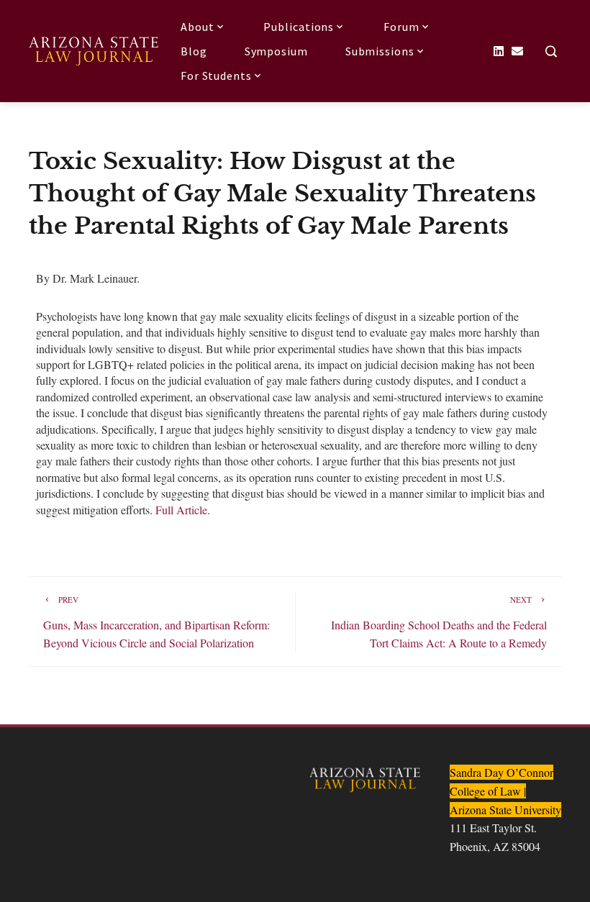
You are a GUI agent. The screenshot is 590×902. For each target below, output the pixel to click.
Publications (298, 26)
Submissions (379, 51)
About (197, 26)
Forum (401, 26)
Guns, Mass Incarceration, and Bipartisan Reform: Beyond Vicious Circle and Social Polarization (156, 622)
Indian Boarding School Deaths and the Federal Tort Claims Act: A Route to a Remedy (439, 622)
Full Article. (182, 509)
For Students (216, 75)
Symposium (276, 51)
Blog (194, 51)
